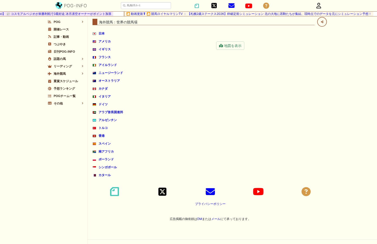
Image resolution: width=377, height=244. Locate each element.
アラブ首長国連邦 (111, 112)
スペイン (105, 143)
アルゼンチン (108, 120)
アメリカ (105, 41)
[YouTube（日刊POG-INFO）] (248, 5)
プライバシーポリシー (210, 204)
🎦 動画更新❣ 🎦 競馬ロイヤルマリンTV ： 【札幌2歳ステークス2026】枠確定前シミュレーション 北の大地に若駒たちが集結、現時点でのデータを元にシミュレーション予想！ (246, 14)
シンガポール (108, 167)
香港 (102, 135)
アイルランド (108, 65)
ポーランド (106, 159)
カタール (105, 175)
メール (215, 219)
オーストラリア (109, 80)
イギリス (105, 49)
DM (199, 219)
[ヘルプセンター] (266, 6)
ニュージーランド (111, 72)
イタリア (105, 96)
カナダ (103, 88)
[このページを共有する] (322, 22)
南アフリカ (106, 151)
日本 (102, 33)
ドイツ (103, 104)
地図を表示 (232, 45)
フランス (105, 57)
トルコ (103, 128)
